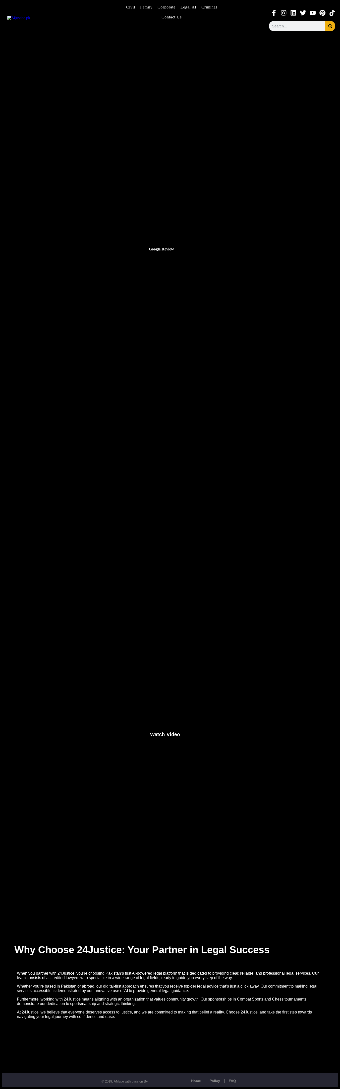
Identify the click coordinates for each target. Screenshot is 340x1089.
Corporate (166, 7)
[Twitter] (303, 13)
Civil (130, 7)
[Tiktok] (332, 13)
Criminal (209, 7)
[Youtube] (313, 13)
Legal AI (188, 7)
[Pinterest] (322, 13)
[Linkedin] (293, 13)
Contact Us (172, 17)
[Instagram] (284, 13)
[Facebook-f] (274, 13)
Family (146, 7)
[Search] (330, 26)
